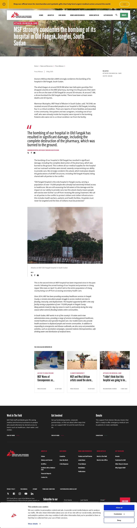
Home (36, 66)
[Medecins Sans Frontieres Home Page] (18, 456)
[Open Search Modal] (116, 15)
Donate (124, 15)
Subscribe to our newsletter (50, 501)
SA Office (43, 464)
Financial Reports (46, 473)
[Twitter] (8, 493)
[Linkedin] (32, 493)
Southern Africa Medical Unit (48, 469)
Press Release (59, 66)
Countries (62, 456)
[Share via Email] (34, 152)
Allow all (119, 508)
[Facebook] (14, 493)
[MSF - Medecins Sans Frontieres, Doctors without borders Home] (21, 15)
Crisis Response (64, 464)
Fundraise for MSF (120, 460)
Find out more (11, 436)
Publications (81, 471)
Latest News (81, 460)
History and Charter (46, 460)
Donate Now (99, 435)
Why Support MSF (120, 468)
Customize (118, 514)
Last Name (84, 500)
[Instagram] (20, 494)
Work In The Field (102, 456)
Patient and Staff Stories (85, 456)
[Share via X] (28, 152)
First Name (68, 500)
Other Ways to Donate (121, 464)
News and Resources (46, 66)
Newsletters (81, 468)
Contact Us (44, 477)
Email (102, 500)
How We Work (64, 460)
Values (43, 456)
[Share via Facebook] (31, 152)
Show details (33, 524)
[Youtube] (26, 494)
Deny (119, 520)
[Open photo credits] (129, 52)
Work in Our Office (102, 460)
